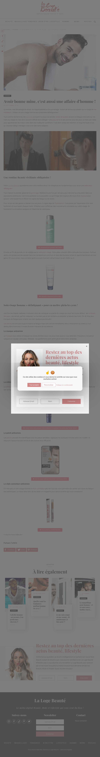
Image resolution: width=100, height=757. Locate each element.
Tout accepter (34, 385)
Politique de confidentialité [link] (64, 385)
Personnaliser (48, 385)
